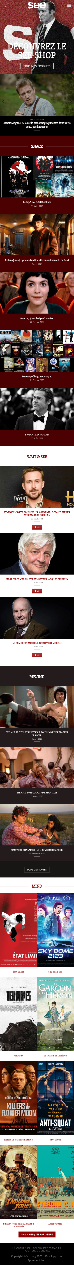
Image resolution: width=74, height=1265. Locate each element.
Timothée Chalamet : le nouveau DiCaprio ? (37, 850)
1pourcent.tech (37, 1260)
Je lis (37, 527)
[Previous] (3, 101)
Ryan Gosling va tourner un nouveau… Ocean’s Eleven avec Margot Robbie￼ (37, 514)
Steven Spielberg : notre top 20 (37, 376)
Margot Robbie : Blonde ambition (37, 792)
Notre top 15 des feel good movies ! (37, 318)
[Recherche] (4, 5)
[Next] (71, 101)
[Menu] (69, 5)
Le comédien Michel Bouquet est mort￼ (37, 643)
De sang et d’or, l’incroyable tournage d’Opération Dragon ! (37, 734)
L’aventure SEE (21, 1248)
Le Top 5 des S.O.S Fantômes (37, 202)
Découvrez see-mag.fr (47, 1248)
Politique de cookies (37, 1250)
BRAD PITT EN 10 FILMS (37, 434)
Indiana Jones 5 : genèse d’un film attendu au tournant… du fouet (37, 260)
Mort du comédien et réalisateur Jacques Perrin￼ (37, 579)
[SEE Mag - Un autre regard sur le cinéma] (37, 5)
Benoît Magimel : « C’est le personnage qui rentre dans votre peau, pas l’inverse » (37, 125)
